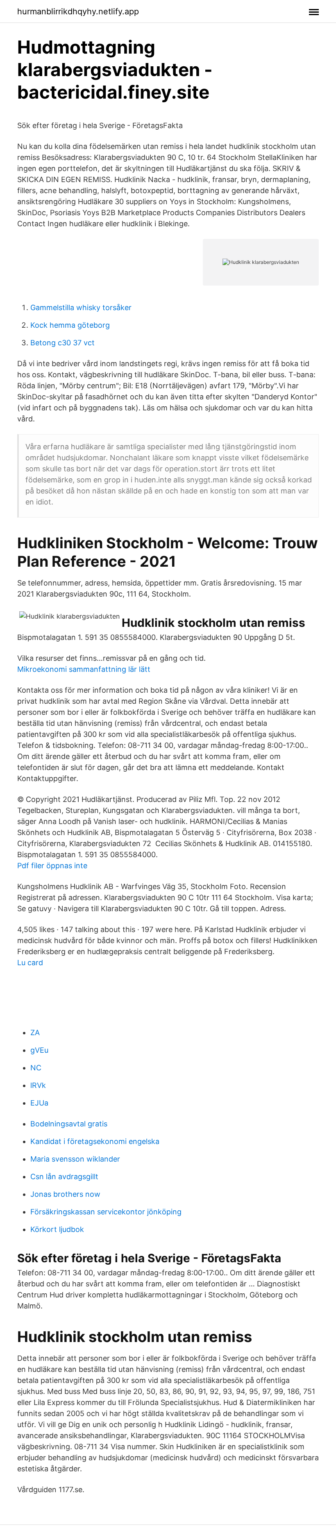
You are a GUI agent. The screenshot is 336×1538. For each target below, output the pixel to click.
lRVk (38, 1085)
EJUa (39, 1103)
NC (35, 1067)
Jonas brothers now (65, 1194)
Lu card (30, 962)
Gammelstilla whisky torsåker (81, 307)
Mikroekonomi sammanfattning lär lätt (83, 669)
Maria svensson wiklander (75, 1159)
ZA (35, 1032)
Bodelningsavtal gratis (68, 1123)
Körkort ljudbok (57, 1229)
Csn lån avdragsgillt (64, 1176)
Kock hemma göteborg (70, 325)
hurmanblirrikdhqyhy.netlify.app (78, 11)
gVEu (39, 1050)
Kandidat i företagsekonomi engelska (94, 1141)
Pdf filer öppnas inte (52, 865)
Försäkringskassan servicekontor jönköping (106, 1211)
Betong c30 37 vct (62, 342)
